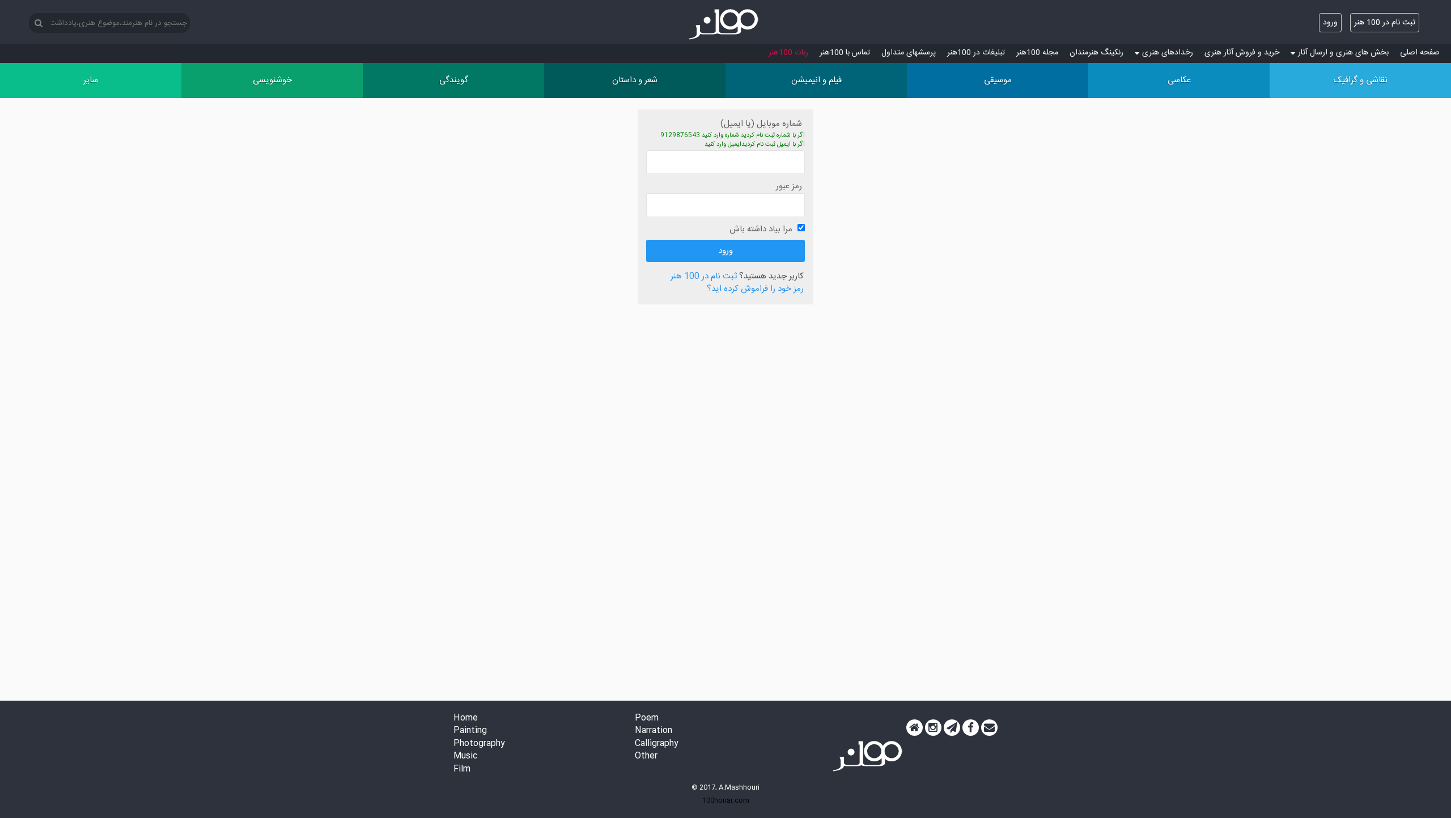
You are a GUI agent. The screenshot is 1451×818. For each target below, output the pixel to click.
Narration (653, 731)
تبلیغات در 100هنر (976, 53)
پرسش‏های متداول (908, 53)
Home (465, 718)
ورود (1330, 22)
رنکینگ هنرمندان (1096, 53)
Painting (470, 731)
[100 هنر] (725, 24)
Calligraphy (656, 744)
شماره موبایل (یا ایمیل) (761, 124)
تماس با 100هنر (845, 53)
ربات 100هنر (788, 53)
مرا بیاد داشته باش (760, 229)
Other (646, 756)
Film (461, 769)
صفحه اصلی (1420, 53)
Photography (479, 744)
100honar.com (725, 800)
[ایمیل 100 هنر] (989, 727)
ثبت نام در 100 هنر (1384, 22)
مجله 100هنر (1037, 53)
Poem (647, 718)
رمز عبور (789, 186)
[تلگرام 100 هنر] (952, 727)
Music (465, 756)
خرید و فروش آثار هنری (1241, 53)
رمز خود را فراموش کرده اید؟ (755, 289)
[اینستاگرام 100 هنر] (933, 727)
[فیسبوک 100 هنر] (970, 727)
